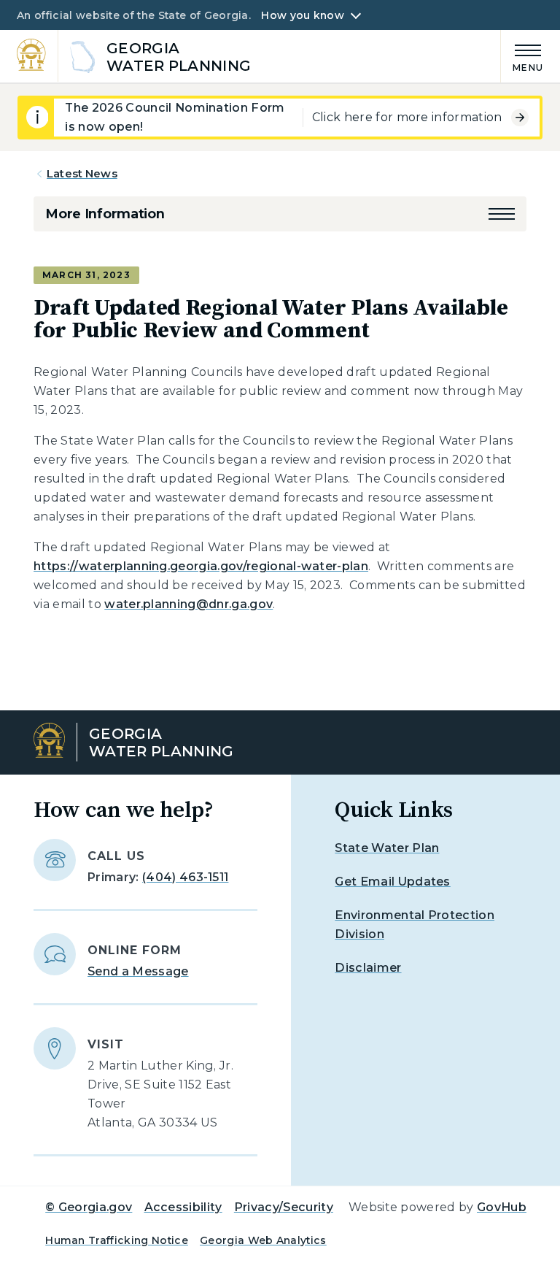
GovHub (501, 1207)
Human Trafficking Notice (116, 1240)
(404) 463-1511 (185, 877)
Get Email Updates (392, 881)
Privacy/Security (283, 1207)
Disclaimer (368, 968)
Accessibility (183, 1207)
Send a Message (138, 971)
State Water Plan (387, 848)
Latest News (82, 173)
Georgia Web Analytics (263, 1240)
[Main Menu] (522, 56)
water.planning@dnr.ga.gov (188, 604)
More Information (105, 214)
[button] (502, 214)
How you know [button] (302, 15)
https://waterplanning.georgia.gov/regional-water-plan (201, 566)
